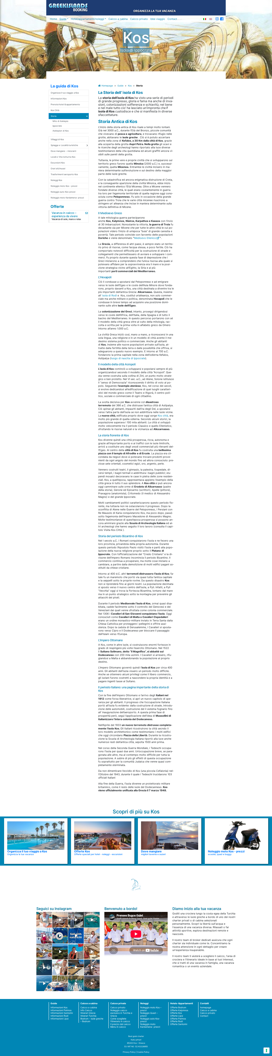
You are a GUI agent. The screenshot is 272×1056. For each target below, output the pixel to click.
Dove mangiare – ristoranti (63, 151)
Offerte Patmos (178, 1018)
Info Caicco (86, 1010)
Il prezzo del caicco (120, 1024)
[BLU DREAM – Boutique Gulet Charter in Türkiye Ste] (76, 967)
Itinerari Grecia (87, 1013)
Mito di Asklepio (60, 121)
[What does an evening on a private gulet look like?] (60, 920)
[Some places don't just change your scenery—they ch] (44, 967)
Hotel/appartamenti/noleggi (87, 18)
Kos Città (55, 110)
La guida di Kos (64, 86)
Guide (63, 18)
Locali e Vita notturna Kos (63, 157)
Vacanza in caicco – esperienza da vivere (64, 214)
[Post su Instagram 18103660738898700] (76, 983)
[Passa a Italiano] (205, 19)
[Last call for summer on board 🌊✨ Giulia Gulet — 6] (60, 983)
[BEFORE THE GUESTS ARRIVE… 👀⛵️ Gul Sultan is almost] (76, 920)
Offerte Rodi (176, 1021)
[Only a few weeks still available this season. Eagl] (92, 935)
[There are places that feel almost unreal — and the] (92, 983)
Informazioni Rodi (59, 1015)
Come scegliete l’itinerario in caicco (120, 1020)
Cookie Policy (143, 1052)
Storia (53, 116)
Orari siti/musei (58, 168)
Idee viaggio (157, 18)
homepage (205, 1007)
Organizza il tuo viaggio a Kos (65, 92)
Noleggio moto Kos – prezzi (64, 186)
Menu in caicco (118, 1026)
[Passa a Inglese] (211, 19)
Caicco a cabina (118, 18)
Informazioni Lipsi (59, 1018)
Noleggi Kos (56, 180)
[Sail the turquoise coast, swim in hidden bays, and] (44, 983)
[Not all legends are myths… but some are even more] (60, 951)
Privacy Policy (129, 1052)
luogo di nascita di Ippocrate (128, 358)
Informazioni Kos (59, 98)
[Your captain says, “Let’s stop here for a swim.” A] (92, 920)
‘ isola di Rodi (109, 295)
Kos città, (164, 415)
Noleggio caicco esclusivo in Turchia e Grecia (121, 1013)
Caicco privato (139, 18)
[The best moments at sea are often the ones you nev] (76, 935)
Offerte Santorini (178, 1024)
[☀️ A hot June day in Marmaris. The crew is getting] (60, 967)
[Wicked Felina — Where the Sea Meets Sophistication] (44, 920)
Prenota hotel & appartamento (65, 104)
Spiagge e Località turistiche (64, 145)
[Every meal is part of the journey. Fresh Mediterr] (44, 951)
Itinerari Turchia (88, 1015)
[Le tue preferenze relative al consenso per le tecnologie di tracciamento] (266, 1050)
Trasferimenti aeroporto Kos (64, 174)
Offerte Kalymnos (179, 1010)
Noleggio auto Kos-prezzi (63, 192)
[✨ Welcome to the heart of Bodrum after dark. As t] (60, 935)
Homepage (107, 85)
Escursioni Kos (58, 162)
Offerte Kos (176, 1013)
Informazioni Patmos (61, 1010)
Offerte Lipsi (176, 1015)
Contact (172, 18)
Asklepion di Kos (61, 130)
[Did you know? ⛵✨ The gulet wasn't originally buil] (92, 967)
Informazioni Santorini (62, 1013)
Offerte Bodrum (178, 1007)
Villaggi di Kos (57, 139)
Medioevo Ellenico (145, 238)
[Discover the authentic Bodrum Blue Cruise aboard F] (76, 951)
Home (53, 18)
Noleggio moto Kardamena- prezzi (67, 197)
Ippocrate (57, 126)
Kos (130, 85)
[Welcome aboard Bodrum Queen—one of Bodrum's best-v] (92, 951)
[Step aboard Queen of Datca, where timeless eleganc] (44, 935)
